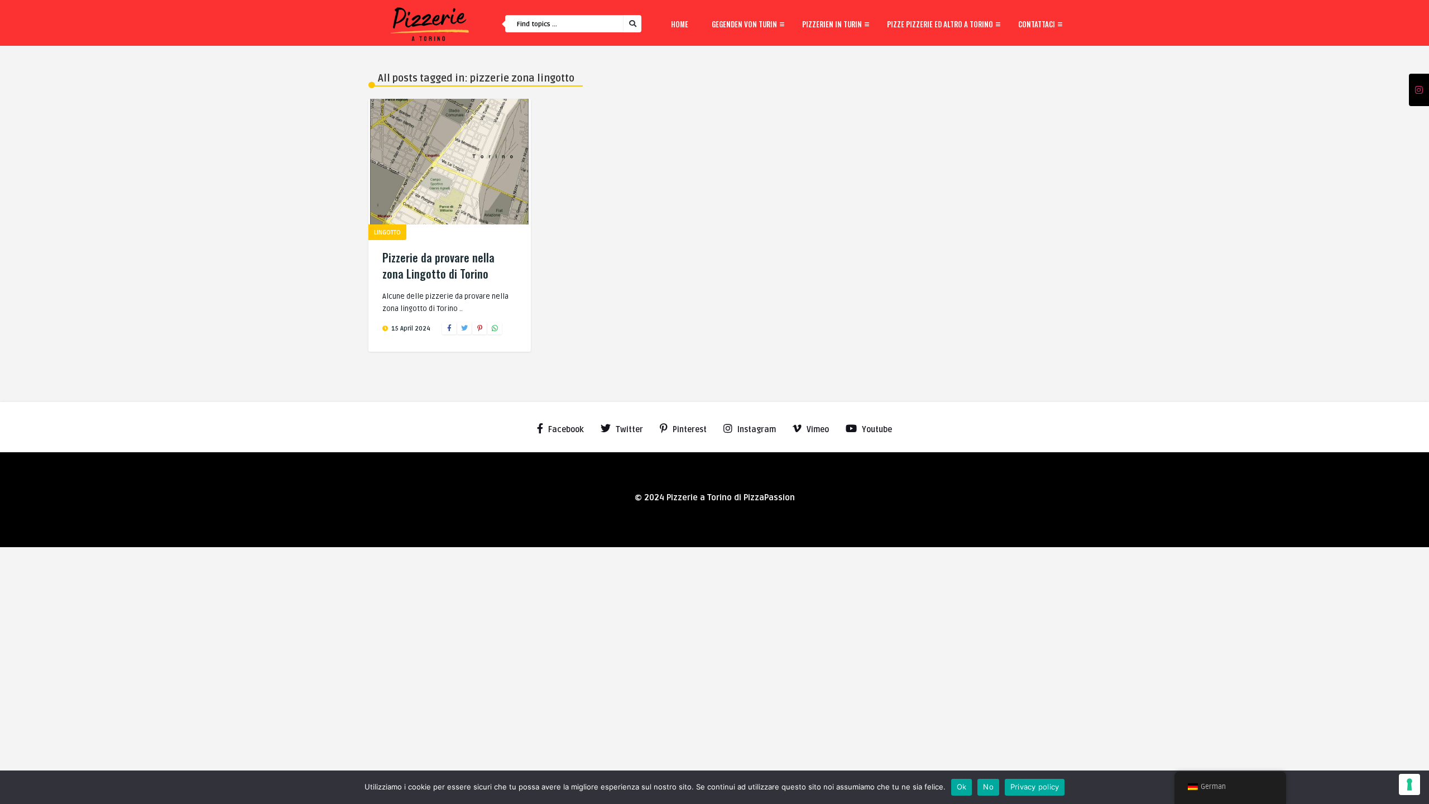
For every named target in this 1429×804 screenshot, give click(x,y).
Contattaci (1036, 24)
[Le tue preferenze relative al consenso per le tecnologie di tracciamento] (1409, 784)
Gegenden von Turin (744, 24)
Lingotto (387, 232)
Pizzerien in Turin (832, 24)
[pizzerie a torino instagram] (1419, 90)
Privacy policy (1034, 786)
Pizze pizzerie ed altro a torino (940, 24)
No (988, 786)
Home (679, 24)
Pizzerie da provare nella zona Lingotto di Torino (438, 265)
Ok (962, 786)
